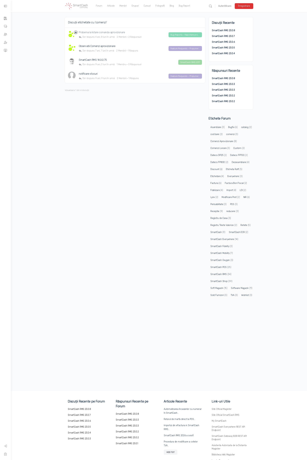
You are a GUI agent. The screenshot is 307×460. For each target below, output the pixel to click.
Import (231, 190)
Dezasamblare (240, 162)
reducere (232, 211)
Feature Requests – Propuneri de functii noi (186, 48)
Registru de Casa (220, 218)
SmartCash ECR (238, 232)
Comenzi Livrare (220, 148)
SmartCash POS (220, 267)
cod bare (216, 134)
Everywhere (235, 176)
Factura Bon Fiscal (236, 183)
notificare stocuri (88, 73)
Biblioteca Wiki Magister (223, 454)
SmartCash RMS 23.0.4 (223, 53)
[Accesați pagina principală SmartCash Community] (77, 6)
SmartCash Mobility (221, 253)
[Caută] (210, 6)
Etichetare (217, 176)
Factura (215, 183)
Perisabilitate (218, 204)
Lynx (214, 197)
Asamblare (217, 127)
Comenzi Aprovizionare (223, 141)
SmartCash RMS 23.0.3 (223, 84)
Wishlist (246, 295)
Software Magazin (241, 288)
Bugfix (233, 127)
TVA (234, 295)
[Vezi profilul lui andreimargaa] (72, 75)
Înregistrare (244, 6)
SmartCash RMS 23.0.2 (223, 95)
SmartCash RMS (220, 274)
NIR (246, 197)
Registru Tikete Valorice (223, 225)
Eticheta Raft (234, 169)
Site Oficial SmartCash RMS (225, 415)
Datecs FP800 (219, 162)
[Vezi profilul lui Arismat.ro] (72, 34)
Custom (239, 148)
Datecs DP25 (218, 155)
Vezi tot (170, 452)
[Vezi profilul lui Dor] (72, 61)
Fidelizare (216, 190)
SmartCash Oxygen (221, 260)
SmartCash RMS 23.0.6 (223, 42)
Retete (245, 225)
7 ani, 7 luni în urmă (104, 50)
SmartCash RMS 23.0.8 (223, 30)
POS (234, 204)
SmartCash (217, 232)
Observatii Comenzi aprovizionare (97, 46)
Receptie (216, 211)
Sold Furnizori (218, 295)
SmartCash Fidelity (221, 246)
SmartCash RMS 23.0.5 (223, 47)
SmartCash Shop (221, 281)
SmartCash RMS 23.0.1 (127, 443)
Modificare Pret (231, 197)
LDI (243, 190)
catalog (246, 127)
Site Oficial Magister (222, 409)
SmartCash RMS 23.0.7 (223, 36)
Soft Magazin (218, 288)
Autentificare (224, 6)
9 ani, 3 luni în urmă (105, 64)
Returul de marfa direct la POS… (179, 419)
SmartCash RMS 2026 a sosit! (179, 435)
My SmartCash (219, 421)
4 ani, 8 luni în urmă (105, 37)
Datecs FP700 (239, 155)
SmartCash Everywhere (224, 239)
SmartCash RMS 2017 (190, 62)
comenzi (232, 134)
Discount (216, 169)
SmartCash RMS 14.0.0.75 (93, 59)
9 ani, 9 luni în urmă (105, 78)
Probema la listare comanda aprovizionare (102, 32)
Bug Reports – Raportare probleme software (186, 35)
